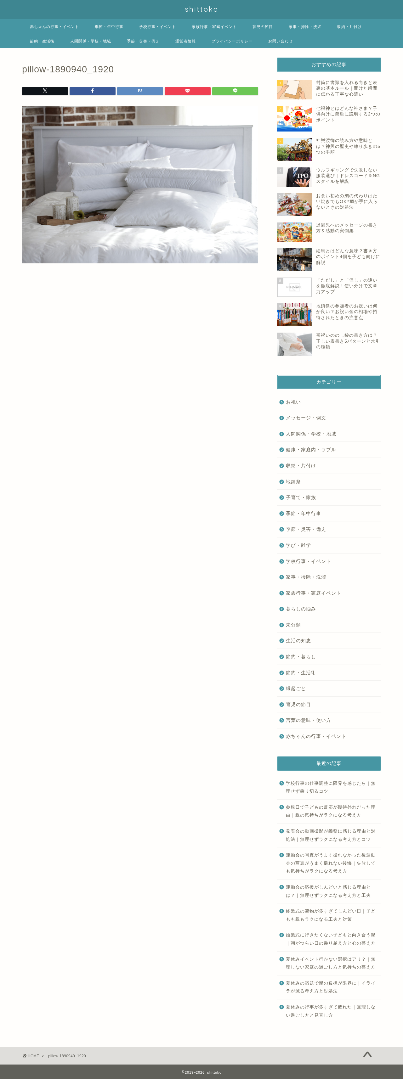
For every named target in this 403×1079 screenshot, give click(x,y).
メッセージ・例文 (306, 417)
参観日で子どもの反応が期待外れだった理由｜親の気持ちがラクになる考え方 (331, 811)
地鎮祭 (293, 481)
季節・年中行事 (109, 26)
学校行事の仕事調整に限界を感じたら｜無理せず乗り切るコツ (331, 787)
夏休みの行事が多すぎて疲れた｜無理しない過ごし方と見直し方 (331, 1011)
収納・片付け (349, 26)
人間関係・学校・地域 (90, 41)
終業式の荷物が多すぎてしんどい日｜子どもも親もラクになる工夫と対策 (331, 915)
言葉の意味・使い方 (308, 720)
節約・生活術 (42, 41)
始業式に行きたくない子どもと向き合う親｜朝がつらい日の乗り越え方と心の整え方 (331, 939)
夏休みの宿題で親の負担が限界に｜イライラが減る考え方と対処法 (331, 987)
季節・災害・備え (143, 41)
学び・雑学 (298, 545)
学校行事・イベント (157, 26)
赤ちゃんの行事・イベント (54, 26)
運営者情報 (185, 41)
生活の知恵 (298, 640)
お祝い (293, 402)
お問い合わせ (280, 41)
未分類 (293, 624)
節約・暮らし (301, 656)
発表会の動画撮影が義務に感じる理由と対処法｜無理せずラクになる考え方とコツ (331, 835)
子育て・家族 (301, 497)
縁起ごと (296, 688)
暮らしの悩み (301, 608)
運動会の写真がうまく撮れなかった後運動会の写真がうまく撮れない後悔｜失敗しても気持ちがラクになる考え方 (331, 863)
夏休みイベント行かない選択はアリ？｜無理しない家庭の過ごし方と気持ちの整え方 (331, 963)
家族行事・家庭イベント (214, 26)
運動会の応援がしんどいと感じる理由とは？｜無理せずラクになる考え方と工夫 (328, 891)
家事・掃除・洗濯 (305, 26)
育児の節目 (263, 26)
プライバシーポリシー (232, 41)
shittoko (202, 9)
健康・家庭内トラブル (311, 449)
